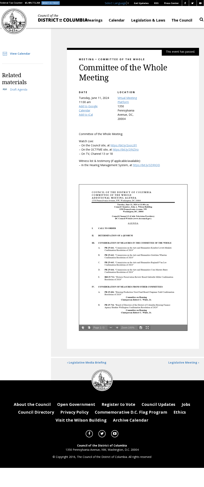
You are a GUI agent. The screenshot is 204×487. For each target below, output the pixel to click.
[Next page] (89, 327)
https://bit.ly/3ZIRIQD (146, 165)
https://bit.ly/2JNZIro (126, 149)
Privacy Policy (74, 412)
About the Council (32, 404)
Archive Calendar (130, 420)
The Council (182, 20)
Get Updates (141, 3)
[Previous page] (83, 327)
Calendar (117, 20)
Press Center (171, 3)
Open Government (76, 404)
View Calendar (20, 53)
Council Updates (158, 404)
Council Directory (36, 412)
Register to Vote (118, 404)
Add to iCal (86, 114)
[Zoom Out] (111, 327)
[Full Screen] (147, 327)
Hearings (94, 20)
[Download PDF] (141, 327)
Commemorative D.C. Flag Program (131, 412)
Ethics (180, 412)
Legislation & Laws (148, 20)
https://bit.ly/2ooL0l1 (124, 145)
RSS (156, 3)
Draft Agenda (18, 89)
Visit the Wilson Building (81, 420)
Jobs (186, 404)
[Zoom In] (117, 327)
